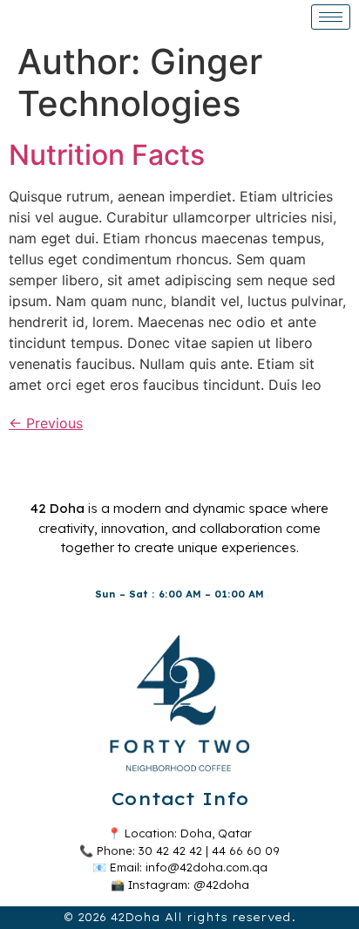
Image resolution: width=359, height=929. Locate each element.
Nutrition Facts (107, 155)
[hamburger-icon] (330, 17)
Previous (46, 423)
